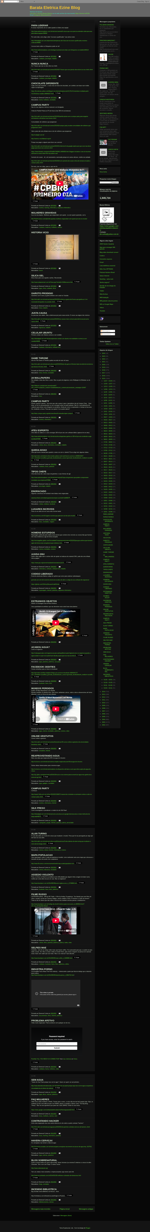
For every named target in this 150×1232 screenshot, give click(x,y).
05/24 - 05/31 (108, 467)
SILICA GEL (37, 275)
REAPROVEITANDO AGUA (45, 755)
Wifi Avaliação (104, 297)
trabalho (54, 58)
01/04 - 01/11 (108, 688)
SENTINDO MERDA (106, 113)
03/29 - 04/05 (108, 489)
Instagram (37, 15)
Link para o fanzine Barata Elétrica (41, 13)
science (53, 549)
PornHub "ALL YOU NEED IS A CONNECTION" (45, 1059)
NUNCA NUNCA (39, 63)
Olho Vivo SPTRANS (106, 269)
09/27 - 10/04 (108, 417)
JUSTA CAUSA (39, 313)
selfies (67, 964)
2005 (104, 716)
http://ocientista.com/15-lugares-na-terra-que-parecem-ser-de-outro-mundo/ (53, 515)
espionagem (42, 590)
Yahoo (102, 307)
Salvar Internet (104, 276)
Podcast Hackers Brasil (107, 272)
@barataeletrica (46, 15)
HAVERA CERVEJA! (42, 1140)
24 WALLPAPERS (40, 378)
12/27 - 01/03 (108, 381)
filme (45, 942)
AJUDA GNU (38, 554)
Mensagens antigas (86, 1209)
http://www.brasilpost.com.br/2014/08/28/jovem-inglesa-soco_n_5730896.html (54, 883)
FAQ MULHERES (40, 1099)
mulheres (46, 100)
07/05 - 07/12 (108, 450)
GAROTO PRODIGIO (42, 293)
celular (41, 445)
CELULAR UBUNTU (41, 332)
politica (61, 942)
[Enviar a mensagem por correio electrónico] (59, 56)
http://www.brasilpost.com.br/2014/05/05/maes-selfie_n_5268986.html (51, 958)
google (48, 822)
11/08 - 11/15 (108, 400)
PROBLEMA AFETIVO (42, 1020)
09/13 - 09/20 (108, 422)
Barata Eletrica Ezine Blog (55, 7)
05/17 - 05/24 (108, 470)
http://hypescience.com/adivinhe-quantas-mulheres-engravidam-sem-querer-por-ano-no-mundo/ (59, 219)
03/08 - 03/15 (108, 498)
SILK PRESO (38, 808)
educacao (47, 869)
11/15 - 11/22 (108, 397)
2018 (104, 370)
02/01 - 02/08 (108, 512)
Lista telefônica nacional (107, 265)
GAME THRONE (39, 358)
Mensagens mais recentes (40, 1209)
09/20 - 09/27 (108, 420)
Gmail (101, 262)
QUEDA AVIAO (39, 450)
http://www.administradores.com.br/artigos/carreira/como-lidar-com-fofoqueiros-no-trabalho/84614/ (60, 50)
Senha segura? (105, 282)
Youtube (102, 311)
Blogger (88, 1228)
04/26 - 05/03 (108, 478)
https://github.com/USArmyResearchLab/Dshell (45, 584)
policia (64, 822)
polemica (51, 661)
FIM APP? (103, 127)
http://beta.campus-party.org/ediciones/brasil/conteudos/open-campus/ (52, 413)
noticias (49, 1094)
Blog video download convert (109, 252)
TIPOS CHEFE (38, 471)
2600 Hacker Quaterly (107, 244)
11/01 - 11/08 (108, 403)
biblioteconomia (43, 1202)
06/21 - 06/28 (108, 456)
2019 (104, 367)
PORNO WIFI (104, 68)
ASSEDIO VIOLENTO (42, 874)
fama (40, 308)
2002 (104, 725)
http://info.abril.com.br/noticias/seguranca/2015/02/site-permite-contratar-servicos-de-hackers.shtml (60, 1127)
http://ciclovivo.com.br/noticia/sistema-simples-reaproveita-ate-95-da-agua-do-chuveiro (56, 761)
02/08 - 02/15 (108, 509)
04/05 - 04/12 (108, 486)
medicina (48, 227)
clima (44, 288)
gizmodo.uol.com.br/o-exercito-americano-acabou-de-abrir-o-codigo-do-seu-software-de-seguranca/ (60, 580)
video (67, 731)
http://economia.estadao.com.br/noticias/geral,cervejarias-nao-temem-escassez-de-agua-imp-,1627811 (61, 1146)
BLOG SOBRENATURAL (44, 1160)
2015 (104, 378)
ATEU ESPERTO (40, 430)
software (48, 569)
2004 (104, 719)
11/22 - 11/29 (108, 395)
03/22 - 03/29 (108, 492)
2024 (104, 353)
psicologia (48, 58)
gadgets (45, 783)
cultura (46, 850)
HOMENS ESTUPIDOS (43, 532)
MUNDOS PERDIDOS (42, 688)
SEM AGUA (37, 1080)
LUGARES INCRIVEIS (42, 509)
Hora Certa (103, 172)
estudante (42, 750)
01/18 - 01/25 (108, 682)
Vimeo (75, 1059)
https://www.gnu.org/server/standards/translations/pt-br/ (47, 562)
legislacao (42, 327)
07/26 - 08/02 (108, 442)
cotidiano (41, 58)
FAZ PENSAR (112, 139)
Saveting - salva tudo (106, 279)
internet (49, 590)
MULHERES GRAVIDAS (43, 212)
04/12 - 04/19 (108, 484)
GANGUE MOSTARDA (107, 99)
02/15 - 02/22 (108, 506)
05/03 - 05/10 (108, 475)
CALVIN (110, 54)
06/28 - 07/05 (108, 453)
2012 (104, 697)
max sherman (67, 1059)
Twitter (102, 291)
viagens (52, 521)
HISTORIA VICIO (40, 232)
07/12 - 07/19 (108, 447)
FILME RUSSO (39, 894)
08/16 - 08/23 (108, 434)
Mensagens (106, 331)
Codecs (102, 255)
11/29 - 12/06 (108, 392)
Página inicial (65, 1209)
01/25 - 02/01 (108, 679)
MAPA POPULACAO (42, 855)
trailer (66, 942)
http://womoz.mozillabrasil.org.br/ (41, 138)
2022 (104, 359)
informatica (53, 207)
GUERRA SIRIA (113, 82)
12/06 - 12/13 (108, 389)
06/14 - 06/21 (108, 459)
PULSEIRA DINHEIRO (107, 25)
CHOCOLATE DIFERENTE (45, 83)
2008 (104, 708)
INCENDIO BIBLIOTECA (44, 1189)
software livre (56, 347)
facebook (52, 504)
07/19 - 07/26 (108, 445)
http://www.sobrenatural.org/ (39, 1168)
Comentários (106, 334)
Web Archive (104, 294)
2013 (104, 694)
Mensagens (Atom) (66, 1215)
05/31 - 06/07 (108, 464)
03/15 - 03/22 (108, 495)
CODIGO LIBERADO (42, 574)
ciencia (41, 549)
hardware (41, 347)
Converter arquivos (106, 259)
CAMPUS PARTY (40, 105)
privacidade (70, 822)
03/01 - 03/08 (108, 500)
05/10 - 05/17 (108, 473)
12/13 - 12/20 (108, 386)
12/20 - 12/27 (108, 383)
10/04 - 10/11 (108, 414)
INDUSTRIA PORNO (41, 969)
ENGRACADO (38, 491)
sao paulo (57, 661)
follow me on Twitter (112, 344)
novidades (53, 100)
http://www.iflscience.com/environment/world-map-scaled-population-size (52, 863)
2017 (104, 373)
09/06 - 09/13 (108, 425)
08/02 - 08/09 (108, 439)
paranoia (51, 466)
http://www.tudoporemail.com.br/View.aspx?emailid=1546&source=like (52, 282)
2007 (104, 711)
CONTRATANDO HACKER (45, 1121)
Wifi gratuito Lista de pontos (109, 301)
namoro (60, 227)
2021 (104, 362)
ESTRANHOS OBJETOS (44, 601)
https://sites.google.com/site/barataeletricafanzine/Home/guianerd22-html (52, 1110)
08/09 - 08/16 (108, 436)
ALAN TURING (39, 833)
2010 (104, 702)
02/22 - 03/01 (108, 503)
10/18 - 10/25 (108, 409)
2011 (103, 700)
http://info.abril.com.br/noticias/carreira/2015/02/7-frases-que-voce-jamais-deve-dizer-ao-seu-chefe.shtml (62, 69)
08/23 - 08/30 (108, 431)
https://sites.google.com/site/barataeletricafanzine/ (109, 228)
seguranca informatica (63, 207)
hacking (47, 207)
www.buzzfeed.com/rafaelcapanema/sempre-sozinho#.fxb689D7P (50, 498)
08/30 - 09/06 (108, 428)
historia (45, 373)
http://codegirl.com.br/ (37, 135)
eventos (41, 207)
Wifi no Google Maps (106, 304)
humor (41, 100)
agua (40, 288)
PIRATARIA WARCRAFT (107, 40)
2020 (104, 364)
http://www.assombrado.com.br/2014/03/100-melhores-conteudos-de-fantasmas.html (56, 1175)
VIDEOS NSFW (113, 149)
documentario (43, 1015)
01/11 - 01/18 (108, 685)
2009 (104, 705)
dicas (54, 288)
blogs (40, 1184)
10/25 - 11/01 (108, 406)
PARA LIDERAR (39, 25)
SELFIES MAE (38, 947)
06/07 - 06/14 (108, 461)
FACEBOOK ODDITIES (43, 667)
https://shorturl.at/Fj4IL (82, 13)
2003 (104, 722)
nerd (55, 1116)
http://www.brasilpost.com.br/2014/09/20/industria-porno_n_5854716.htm (52, 975)
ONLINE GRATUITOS (42, 736)
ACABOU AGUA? (40, 647)
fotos (40, 396)
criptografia (42, 822)
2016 (104, 375)
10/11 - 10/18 (108, 411)
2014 (104, 691)
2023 (104, 356)
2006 (104, 714)
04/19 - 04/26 (108, 481)
